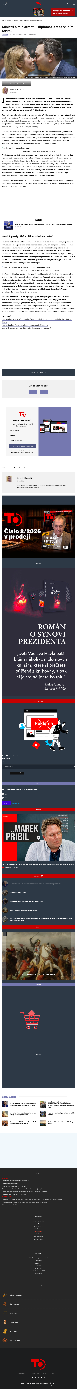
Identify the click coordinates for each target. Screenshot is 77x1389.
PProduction (55, 1374)
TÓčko (5, 816)
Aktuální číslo (38, 1229)
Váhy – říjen (13, 1313)
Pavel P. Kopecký (17, 89)
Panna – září (14, 1322)
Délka (4, 762)
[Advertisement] (38, 203)
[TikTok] (44, 1377)
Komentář (4, 34)
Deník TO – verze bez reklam (11, 756)
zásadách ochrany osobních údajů (24, 452)
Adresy (38, 1266)
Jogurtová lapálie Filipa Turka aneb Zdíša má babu (61, 1113)
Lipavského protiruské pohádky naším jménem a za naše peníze (27, 328)
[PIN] (19, 467)
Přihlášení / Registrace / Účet (38, 1258)
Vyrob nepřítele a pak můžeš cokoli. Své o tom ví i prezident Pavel (43, 224)
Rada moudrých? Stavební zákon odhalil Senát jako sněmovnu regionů (23, 1122)
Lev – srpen (13, 1331)
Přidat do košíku (17, 773)
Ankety (38, 1242)
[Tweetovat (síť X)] (14, 467)
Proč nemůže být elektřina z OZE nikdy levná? (60, 1122)
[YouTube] (41, 1377)
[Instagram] (38, 1377)
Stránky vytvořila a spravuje (45, 1374)
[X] (35, 1377)
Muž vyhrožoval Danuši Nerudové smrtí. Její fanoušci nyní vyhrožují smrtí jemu (35, 884)
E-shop (23, 1384)
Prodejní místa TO (38, 1239)
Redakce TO (8, 867)
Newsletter (38, 1273)
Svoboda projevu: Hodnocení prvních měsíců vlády (26, 901)
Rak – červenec (15, 1340)
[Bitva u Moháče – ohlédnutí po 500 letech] (38, 956)
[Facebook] (32, 1377)
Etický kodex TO (39, 1226)
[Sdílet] (9, 467)
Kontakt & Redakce (39, 1221)
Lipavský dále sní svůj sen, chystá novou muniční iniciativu (25, 325)
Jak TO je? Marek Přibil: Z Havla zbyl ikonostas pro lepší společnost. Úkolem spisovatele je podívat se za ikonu (38, 864)
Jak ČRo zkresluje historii (18, 892)
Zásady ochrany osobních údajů (37, 1384)
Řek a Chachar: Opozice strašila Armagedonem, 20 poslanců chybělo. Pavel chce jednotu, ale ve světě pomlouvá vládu (41, 919)
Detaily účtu (38, 1268)
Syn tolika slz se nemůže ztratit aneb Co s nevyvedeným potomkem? (23, 1113)
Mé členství (38, 1263)
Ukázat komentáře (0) (37, 372)
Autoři (38, 1223)
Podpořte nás (38, 1234)
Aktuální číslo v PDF (38, 1271)
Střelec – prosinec (16, 1295)
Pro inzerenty (38, 1236)
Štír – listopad (14, 1304)
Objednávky (38, 1260)
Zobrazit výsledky (16, 803)
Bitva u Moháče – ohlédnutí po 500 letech (23, 910)
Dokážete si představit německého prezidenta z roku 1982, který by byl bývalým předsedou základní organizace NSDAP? (61, 1104)
